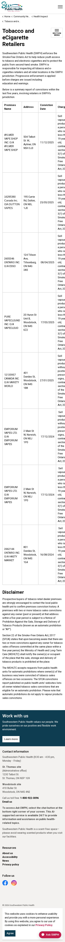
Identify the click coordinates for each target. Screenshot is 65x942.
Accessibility (10, 857)
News (5, 860)
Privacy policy (10, 864)
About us (7, 853)
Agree (10, 933)
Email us (7, 801)
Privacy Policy (43, 925)
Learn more (11, 739)
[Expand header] (60, 6)
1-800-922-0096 (29, 797)
